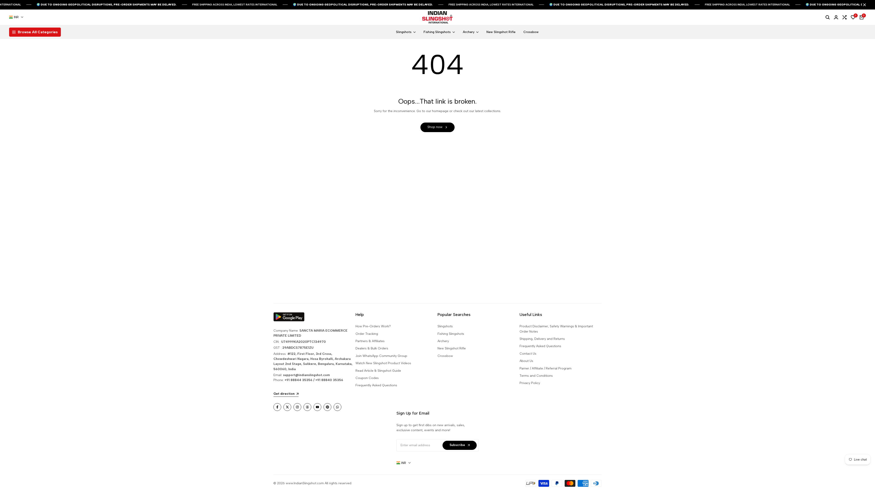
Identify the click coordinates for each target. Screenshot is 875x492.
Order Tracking (366, 334)
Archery (443, 341)
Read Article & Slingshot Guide (378, 371)
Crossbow (445, 356)
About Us (526, 361)
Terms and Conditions (536, 376)
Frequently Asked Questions (376, 385)
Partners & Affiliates (370, 341)
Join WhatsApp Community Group (381, 356)
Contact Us (528, 354)
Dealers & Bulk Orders (371, 348)
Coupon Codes (367, 378)
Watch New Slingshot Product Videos (383, 363)
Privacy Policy (530, 383)
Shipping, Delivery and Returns (542, 339)
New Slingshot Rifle (452, 348)
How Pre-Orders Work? (373, 326)
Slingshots (445, 326)
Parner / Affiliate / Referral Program (545, 368)
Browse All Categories (38, 32)
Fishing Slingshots (451, 334)
